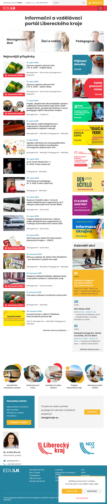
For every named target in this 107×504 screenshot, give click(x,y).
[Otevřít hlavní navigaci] (100, 8)
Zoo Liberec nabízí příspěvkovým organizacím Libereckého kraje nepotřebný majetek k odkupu (42, 126)
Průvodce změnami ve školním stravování (47, 295)
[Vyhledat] (84, 3)
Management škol (17, 41)
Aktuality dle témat (37, 481)
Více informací (82, 498)
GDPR (83, 472)
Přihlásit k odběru (19, 422)
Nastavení (92, 491)
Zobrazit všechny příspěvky (54, 330)
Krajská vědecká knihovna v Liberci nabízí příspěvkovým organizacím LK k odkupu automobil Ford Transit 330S (45, 221)
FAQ (82, 470)
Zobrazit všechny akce (89, 349)
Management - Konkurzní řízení (39, 286)
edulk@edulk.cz (13, 461)
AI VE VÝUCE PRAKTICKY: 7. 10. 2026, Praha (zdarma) (39, 163)
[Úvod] (9, 8)
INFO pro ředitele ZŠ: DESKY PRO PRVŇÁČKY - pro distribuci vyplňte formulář (47, 258)
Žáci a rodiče (50, 41)
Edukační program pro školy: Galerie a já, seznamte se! (84, 283)
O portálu (59, 470)
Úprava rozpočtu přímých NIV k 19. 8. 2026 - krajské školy (41, 66)
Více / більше (81, 236)
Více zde (77, 69)
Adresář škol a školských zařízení (65, 473)
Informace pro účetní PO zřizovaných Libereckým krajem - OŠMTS (44, 239)
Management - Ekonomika (38, 72)
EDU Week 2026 (82, 308)
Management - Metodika (37, 133)
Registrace (92, 412)
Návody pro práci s (12, 3)
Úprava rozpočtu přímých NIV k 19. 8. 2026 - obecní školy (41, 85)
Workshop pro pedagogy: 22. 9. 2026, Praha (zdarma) (40, 182)
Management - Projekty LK (37, 114)
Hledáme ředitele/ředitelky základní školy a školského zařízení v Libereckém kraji (46, 277)
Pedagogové (85, 41)
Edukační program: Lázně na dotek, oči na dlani (87, 334)
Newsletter (85, 475)
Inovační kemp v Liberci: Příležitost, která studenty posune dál (43, 315)
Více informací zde (85, 189)
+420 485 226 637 (41, 3)
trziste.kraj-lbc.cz (81, 165)
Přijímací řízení (35, 478)
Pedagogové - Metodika (58, 133)
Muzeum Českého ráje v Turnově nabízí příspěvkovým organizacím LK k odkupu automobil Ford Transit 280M (45, 202)
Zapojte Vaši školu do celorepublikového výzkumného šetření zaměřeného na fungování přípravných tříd (46, 145)
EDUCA (29, 321)
